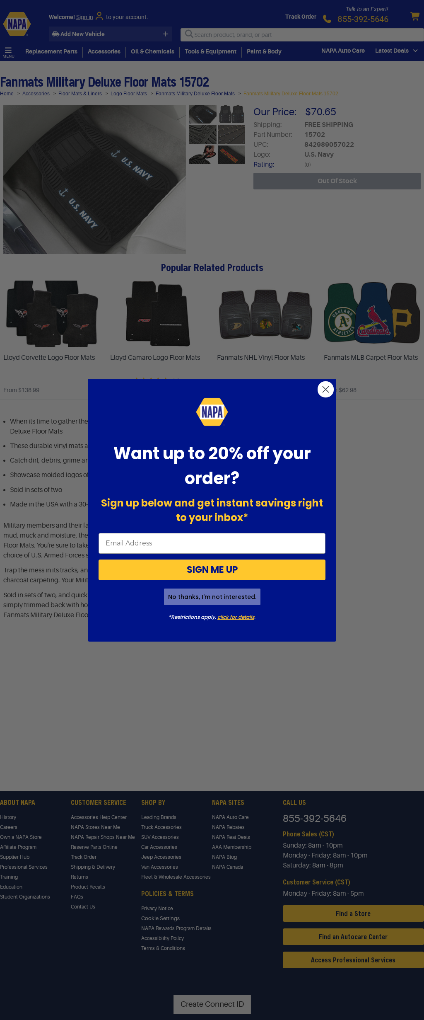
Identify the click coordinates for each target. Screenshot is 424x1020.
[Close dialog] (325, 389)
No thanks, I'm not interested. (212, 597)
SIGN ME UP (212, 569)
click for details (235, 616)
